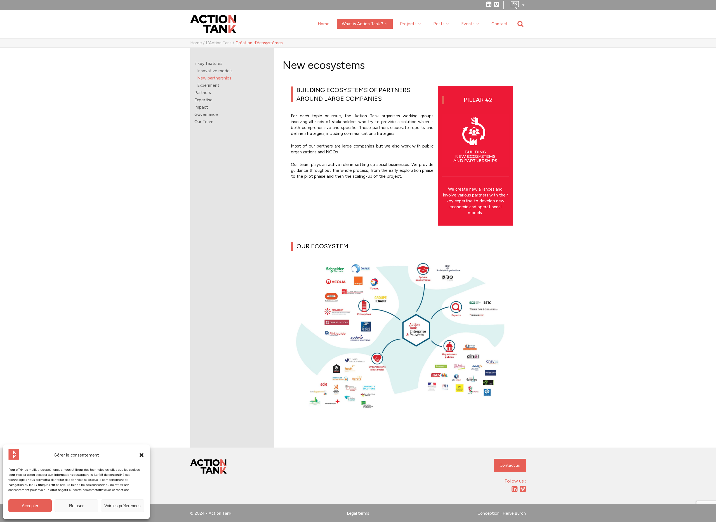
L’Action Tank (219, 42)
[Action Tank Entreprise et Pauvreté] (208, 466)
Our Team (203, 121)
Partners (202, 92)
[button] (141, 455)
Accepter (30, 505)
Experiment (208, 85)
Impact (201, 107)
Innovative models (214, 70)
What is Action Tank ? (362, 23)
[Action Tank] (213, 24)
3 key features (208, 63)
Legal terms (358, 513)
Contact (499, 23)
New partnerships (214, 78)
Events (468, 23)
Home (323, 23)
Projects (408, 23)
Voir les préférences (122, 505)
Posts (438, 23)
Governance (206, 114)
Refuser (76, 505)
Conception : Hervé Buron (501, 513)
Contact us (510, 465)
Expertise (203, 99)
